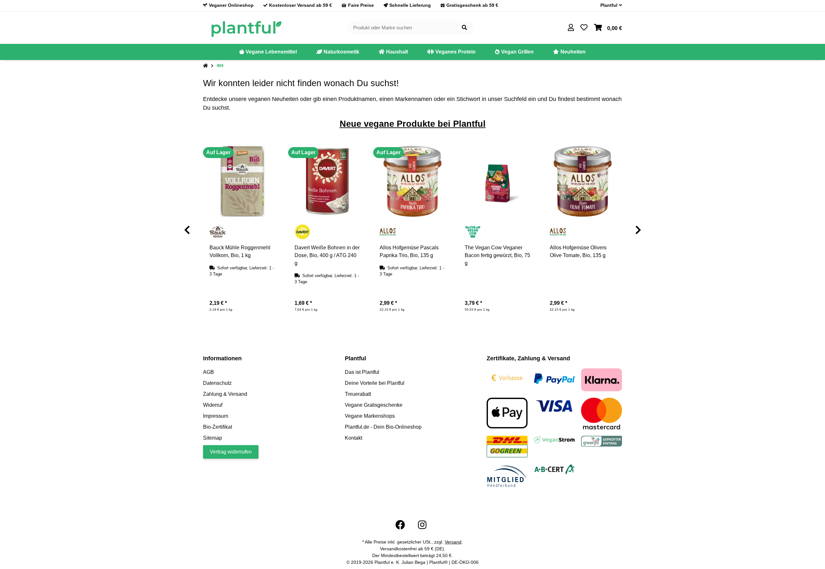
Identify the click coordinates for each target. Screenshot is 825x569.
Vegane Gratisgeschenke (374, 405)
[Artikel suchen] (464, 28)
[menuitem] (268, 52)
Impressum (215, 416)
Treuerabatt (358, 394)
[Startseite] (205, 66)
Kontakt (353, 438)
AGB (208, 372)
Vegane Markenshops (370, 416)
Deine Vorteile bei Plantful (374, 383)
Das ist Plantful (362, 372)
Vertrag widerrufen (231, 451)
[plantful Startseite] (246, 27)
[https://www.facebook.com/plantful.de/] (400, 525)
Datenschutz (217, 383)
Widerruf (212, 405)
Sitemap (212, 438)
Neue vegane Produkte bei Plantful (413, 124)
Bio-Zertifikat (217, 427)
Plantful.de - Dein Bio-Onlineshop (383, 427)
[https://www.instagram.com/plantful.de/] (422, 525)
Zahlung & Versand (225, 394)
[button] (608, 5)
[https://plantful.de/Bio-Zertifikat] (554, 469)
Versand (453, 541)
